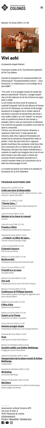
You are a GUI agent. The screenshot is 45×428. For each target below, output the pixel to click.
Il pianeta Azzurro (10, 248)
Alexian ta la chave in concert (16, 216)
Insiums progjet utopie (12, 326)
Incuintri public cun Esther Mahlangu (19, 347)
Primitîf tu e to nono (11, 270)
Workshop (6, 372)
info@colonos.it (8, 416)
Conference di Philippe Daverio (17, 291)
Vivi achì (5, 281)
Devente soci (25, 419)
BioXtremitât (7, 259)
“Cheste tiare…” (9, 203)
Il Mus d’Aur (7, 304)
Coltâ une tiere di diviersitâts (15, 190)
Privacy (4, 419)
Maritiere (6, 382)
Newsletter (14, 419)
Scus (3, 337)
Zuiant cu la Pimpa (10, 315)
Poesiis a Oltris (9, 227)
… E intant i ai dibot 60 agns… (15, 238)
